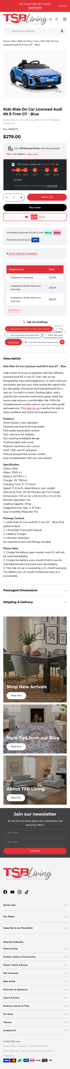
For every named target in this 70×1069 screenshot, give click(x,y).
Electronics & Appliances (15, 989)
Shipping (23, 1046)
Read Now (16, 746)
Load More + (14, 310)
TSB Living (15, 1041)
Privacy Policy (9, 1046)
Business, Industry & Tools (16, 1005)
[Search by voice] (61, 31)
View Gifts (17, 180)
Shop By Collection (13, 942)
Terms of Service (11, 1051)
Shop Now (16, 695)
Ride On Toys (25, 41)
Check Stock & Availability (23, 253)
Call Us (63, 6)
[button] (57, 19)
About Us (16, 797)
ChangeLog (8, 1055)
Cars (36, 41)
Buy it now (35, 207)
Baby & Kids (9, 981)
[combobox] (35, 31)
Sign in (10, 154)
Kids (14, 41)
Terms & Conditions (38, 1046)
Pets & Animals (10, 973)
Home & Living (10, 948)
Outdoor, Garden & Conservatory (19, 956)
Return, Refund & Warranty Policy (37, 1051)
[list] (35, 74)
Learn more (52, 186)
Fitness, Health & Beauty (15, 965)
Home (6, 41)
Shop (38, 217)
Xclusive (7, 1022)
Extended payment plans (18, 239)
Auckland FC (9, 1030)
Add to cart (47, 197)
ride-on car (33, 408)
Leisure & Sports (11, 997)
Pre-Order (8, 1014)
